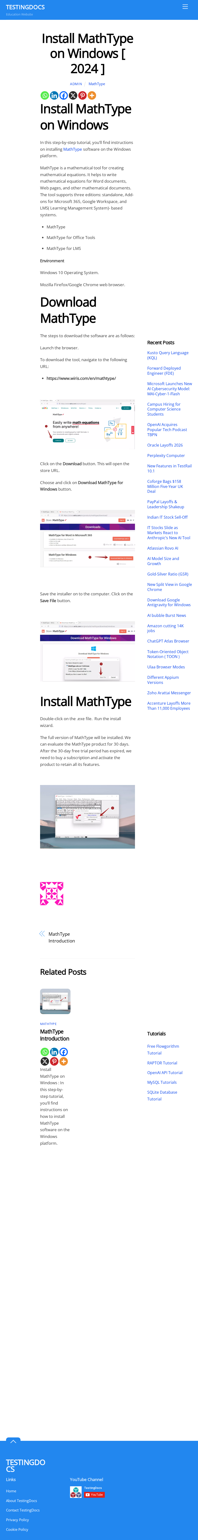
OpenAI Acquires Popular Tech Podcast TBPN (167, 429)
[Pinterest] (82, 95)
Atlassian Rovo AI (162, 548)
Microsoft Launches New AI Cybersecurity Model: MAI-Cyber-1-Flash (169, 388)
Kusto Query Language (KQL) (168, 355)
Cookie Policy (17, 1529)
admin (76, 84)
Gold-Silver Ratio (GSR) (167, 574)
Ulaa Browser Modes (166, 667)
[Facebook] (63, 95)
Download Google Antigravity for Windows (169, 603)
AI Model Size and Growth (163, 561)
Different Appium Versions (163, 680)
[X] (73, 95)
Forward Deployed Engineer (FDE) (164, 371)
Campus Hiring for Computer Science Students (164, 409)
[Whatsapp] (45, 95)
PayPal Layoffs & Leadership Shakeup (165, 504)
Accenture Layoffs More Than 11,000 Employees (169, 706)
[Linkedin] (54, 95)
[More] (92, 95)
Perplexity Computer (166, 455)
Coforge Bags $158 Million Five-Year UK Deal (165, 486)
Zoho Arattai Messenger (169, 692)
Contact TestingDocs (23, 1510)
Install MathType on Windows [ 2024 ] (87, 53)
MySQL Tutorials (162, 1082)
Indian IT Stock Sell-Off (167, 517)
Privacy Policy (17, 1519)
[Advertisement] (169, 103)
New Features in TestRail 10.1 (169, 468)
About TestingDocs (21, 1500)
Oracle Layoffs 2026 (165, 445)
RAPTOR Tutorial (162, 1063)
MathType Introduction (62, 937)
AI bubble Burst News (166, 615)
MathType (97, 83)
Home (11, 1490)
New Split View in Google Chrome (169, 587)
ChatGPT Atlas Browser (168, 641)
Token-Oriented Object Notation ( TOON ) (168, 654)
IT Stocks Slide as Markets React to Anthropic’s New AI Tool (168, 532)
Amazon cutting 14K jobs (165, 628)
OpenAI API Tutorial (165, 1072)
